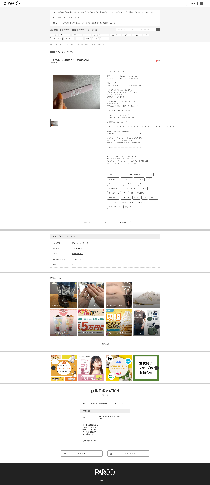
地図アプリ (120, 403)
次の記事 (123, 222)
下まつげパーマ (114, 193)
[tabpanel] (76, 92)
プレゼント (69, 39)
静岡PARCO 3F (77, 254)
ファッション (56, 39)
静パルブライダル (115, 207)
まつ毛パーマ (126, 179)
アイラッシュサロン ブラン (65, 52)
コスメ (87, 35)
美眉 (131, 193)
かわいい (137, 35)
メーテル (143, 188)
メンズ (79, 39)
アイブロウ (139, 179)
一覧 (105, 222)
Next (156, 368)
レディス (127, 35)
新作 (87, 39)
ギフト (54, 35)
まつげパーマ (113, 179)
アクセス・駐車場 (128, 453)
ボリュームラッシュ (115, 184)
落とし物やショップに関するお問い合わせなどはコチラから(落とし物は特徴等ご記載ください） (84, 23)
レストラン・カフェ (100, 35)
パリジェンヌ (131, 184)
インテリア (115, 35)
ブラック (105, 39)
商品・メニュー (130, 207)
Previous (53, 368)
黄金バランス (113, 197)
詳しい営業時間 (92, 30)
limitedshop (65, 35)
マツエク (149, 174)
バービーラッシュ (146, 184)
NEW (95, 39)
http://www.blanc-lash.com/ (81, 265)
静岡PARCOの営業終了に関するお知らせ (66, 17)
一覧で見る (105, 344)
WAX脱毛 (140, 193)
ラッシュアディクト (128, 188)
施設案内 (81, 453)
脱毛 (149, 179)
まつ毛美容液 (113, 188)
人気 (146, 35)
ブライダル (76, 35)
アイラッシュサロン (135, 174)
